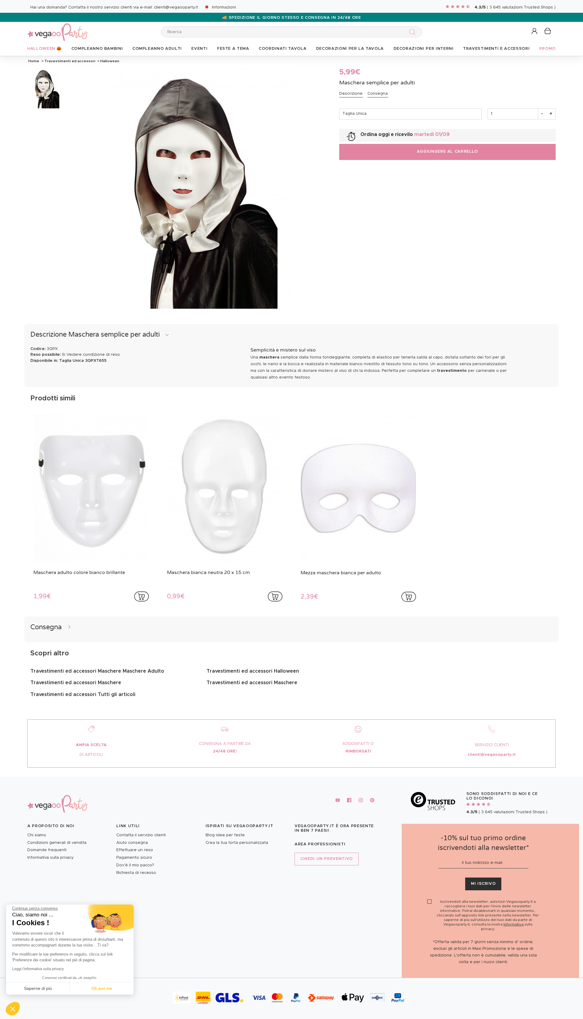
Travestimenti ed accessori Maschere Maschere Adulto (97, 671)
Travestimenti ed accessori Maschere (75, 682)
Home (33, 61)
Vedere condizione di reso (93, 355)
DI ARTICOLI (91, 755)
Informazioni (224, 7)
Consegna (377, 94)
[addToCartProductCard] (141, 596)
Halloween (109, 61)
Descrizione (351, 94)
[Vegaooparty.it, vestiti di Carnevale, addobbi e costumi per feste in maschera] (57, 28)
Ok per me (101, 988)
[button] (12, 1008)
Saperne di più (38, 988)
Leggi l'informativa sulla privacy (38, 969)
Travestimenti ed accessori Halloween (252, 671)
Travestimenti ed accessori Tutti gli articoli (82, 694)
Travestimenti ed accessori (69, 61)
